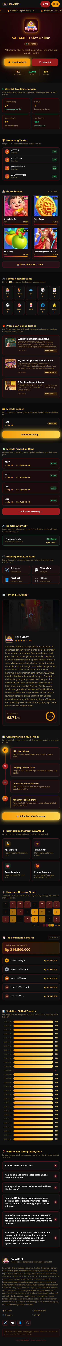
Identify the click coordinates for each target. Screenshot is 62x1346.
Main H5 (47, 62)
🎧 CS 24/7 (36, 1315)
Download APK (19, 62)
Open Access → (51, 543)
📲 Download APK (39, 1310)
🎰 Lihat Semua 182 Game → (31, 264)
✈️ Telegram (7, 1315)
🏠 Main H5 (7, 1310)
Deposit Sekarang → (31, 434)
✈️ (5, 1322)
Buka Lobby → (54, 191)
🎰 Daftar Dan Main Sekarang (31, 816)
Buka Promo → (50, 351)
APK (46, 4)
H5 (57, 4)
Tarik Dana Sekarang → (31, 511)
